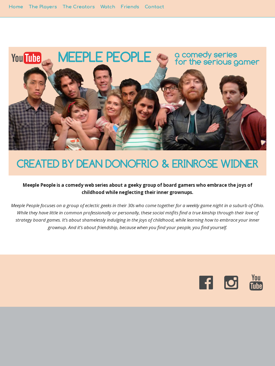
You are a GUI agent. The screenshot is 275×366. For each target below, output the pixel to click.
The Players (43, 6)
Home (16, 6)
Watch (107, 6)
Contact (154, 6)
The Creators (79, 6)
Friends (130, 6)
